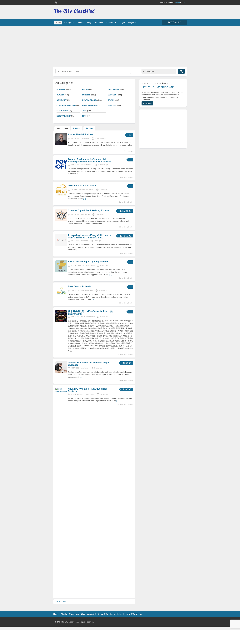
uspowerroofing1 (86, 164)
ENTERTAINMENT (64, 116)
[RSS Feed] (55, 2)
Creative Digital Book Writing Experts (88, 210)
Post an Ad (174, 22)
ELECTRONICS (62, 111)
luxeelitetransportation (86, 189)
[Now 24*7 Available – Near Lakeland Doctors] (61, 391)
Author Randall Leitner (80, 134)
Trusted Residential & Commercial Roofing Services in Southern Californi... (90, 160)
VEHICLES (112, 105)
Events (85, 90)
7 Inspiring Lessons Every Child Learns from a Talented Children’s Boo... (89, 236)
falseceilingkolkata (87, 290)
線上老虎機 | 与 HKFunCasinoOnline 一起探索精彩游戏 (90, 312)
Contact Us (111, 22)
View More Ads (60, 602)
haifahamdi (84, 240)
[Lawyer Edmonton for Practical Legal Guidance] (61, 373)
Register (176, 2)
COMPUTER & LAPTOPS (66, 105)
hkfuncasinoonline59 (88, 317)
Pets (84, 116)
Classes (60, 95)
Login (183, 2)
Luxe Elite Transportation (82, 185)
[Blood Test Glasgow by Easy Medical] (61, 272)
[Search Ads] (181, 71)
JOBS (84, 111)
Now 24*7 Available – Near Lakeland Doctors (87, 390)
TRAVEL (111, 100)
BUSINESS (61, 90)
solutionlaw (84, 368)
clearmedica (90, 394)
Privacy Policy (116, 614)
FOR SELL (86, 95)
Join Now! (147, 103)
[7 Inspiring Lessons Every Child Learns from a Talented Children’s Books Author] (61, 245)
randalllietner (85, 138)
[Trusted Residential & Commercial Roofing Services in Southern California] (61, 169)
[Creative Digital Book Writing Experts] (61, 220)
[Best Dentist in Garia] (61, 296)
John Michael (85, 214)
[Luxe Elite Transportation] (61, 196)
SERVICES (112, 95)
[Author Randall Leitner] (61, 144)
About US (99, 22)
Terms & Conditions (133, 614)
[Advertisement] (120, 45)
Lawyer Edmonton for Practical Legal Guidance (88, 363)
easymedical (90, 265)
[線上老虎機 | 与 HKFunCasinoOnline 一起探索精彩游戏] (61, 321)
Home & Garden (89, 105)
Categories (69, 22)
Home (58, 22)
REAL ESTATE (113, 90)
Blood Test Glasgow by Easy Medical (88, 261)
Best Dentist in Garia (79, 286)
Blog (89, 22)
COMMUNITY (62, 100)
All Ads (80, 22)
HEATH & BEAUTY (89, 100)
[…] (69, 148)
